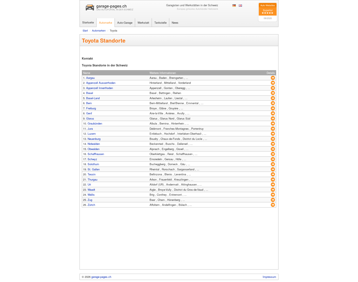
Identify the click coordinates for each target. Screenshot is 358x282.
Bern (89, 103)
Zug (90, 200)
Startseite (88, 22)
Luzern (92, 134)
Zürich (91, 205)
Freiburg (91, 108)
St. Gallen (94, 169)
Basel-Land (93, 98)
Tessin (92, 174)
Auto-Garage (124, 22)
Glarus (90, 118)
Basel (89, 93)
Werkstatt (143, 22)
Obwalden (93, 149)
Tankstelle (160, 22)
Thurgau (92, 179)
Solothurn (93, 164)
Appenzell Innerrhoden (99, 88)
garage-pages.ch (111, 6)
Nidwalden (94, 144)
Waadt (91, 190)
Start (85, 30)
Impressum (269, 277)
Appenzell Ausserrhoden (100, 83)
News (175, 22)
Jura (90, 129)
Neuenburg (94, 139)
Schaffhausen (96, 154)
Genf (89, 113)
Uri (89, 184)
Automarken (99, 30)
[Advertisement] (179, 240)
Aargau (90, 78)
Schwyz (92, 159)
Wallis (91, 195)
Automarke (105, 22)
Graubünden (95, 123)
